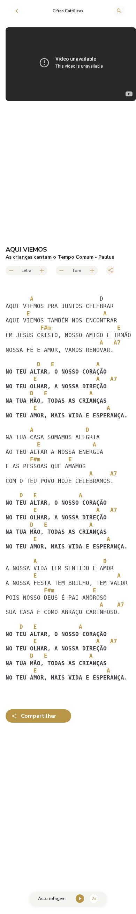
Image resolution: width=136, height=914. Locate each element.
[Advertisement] (68, 802)
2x (94, 898)
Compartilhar (38, 716)
